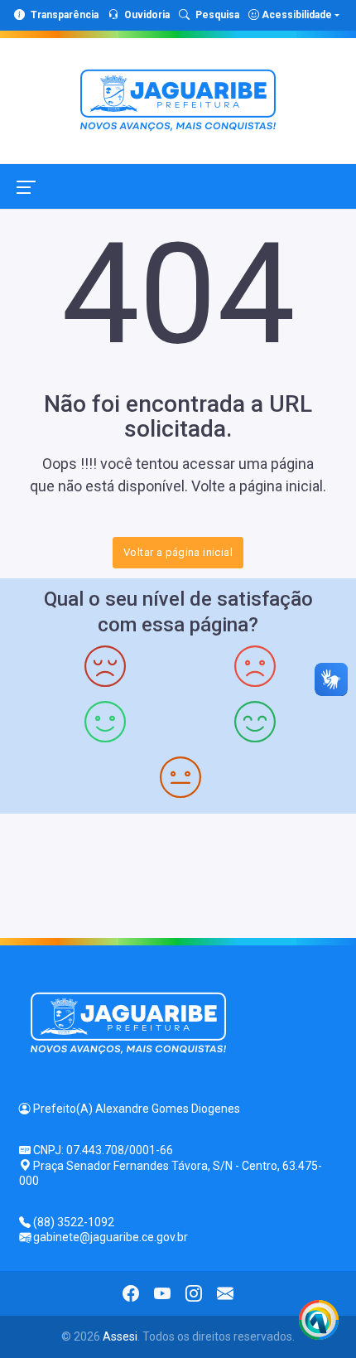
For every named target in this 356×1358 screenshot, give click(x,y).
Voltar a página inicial (178, 552)
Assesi (120, 1336)
